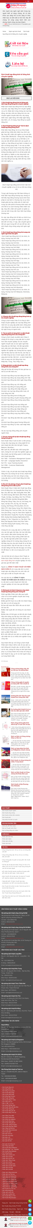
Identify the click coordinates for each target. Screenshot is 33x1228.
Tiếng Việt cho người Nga (9, 1185)
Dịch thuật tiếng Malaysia (9, 1151)
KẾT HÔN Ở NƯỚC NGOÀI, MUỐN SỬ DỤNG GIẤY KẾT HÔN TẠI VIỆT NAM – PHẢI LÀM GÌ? (16, 872)
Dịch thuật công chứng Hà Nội (18, 1203)
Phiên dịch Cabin (6, 839)
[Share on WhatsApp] (11, 665)
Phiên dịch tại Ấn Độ (7, 1192)
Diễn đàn (18, 1212)
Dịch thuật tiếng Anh (8, 1087)
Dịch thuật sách (6, 817)
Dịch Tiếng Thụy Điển (8, 1115)
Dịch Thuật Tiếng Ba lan (8, 1122)
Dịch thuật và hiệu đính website (11, 815)
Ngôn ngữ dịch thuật (15, 31)
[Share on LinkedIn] (21, 665)
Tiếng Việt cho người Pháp (9, 1186)
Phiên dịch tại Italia (7, 1156)
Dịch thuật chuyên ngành (9, 810)
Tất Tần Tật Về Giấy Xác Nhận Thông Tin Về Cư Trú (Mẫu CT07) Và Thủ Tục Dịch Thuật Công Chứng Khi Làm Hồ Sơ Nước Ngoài (16, 866)
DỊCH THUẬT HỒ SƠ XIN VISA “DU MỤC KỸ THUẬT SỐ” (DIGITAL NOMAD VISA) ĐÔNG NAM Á (16, 877)
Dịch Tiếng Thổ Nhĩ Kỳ (8, 1128)
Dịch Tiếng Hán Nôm (8, 1145)
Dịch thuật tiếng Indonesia (9, 1130)
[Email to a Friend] (17, 665)
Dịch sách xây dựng (7, 1135)
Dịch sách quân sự (7, 1139)
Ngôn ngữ (20, 1209)
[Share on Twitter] (15, 665)
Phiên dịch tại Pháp (7, 1167)
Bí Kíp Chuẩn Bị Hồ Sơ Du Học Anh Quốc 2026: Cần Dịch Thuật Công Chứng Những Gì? (16, 892)
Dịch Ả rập (5, 1103)
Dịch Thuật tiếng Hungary (9, 1124)
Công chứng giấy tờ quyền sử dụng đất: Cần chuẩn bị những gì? (20, 683)
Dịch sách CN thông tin (8, 1144)
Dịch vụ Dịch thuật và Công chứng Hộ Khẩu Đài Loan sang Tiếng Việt (20, 773)
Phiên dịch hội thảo (7, 836)
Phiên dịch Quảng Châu (8, 1164)
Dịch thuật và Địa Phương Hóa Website (19, 785)
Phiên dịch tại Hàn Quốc (9, 1165)
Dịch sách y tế (6, 1137)
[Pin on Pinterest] (19, 665)
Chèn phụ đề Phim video (9, 826)
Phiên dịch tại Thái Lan (8, 1174)
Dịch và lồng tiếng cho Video (10, 830)
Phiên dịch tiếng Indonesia (9, 1172)
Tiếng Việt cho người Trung (9, 1183)
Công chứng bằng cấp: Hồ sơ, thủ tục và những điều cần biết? (20, 670)
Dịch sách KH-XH (7, 1141)
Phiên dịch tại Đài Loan (8, 1154)
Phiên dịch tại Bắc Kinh (8, 1194)
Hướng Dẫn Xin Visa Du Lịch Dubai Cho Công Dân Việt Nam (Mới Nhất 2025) (20, 697)
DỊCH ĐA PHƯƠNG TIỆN (9, 823)
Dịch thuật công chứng (8, 813)
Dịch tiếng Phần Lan (7, 1089)
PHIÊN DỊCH (5, 834)
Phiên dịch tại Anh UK (8, 1158)
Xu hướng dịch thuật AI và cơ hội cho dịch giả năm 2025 (21, 710)
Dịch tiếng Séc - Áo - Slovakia (10, 1149)
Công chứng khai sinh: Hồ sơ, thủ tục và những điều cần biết (16, 850)
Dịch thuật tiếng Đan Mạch (9, 1126)
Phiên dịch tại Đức (7, 1162)
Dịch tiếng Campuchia (8, 1117)
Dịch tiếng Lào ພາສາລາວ (8, 1119)
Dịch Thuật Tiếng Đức (8, 1098)
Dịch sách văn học (7, 1133)
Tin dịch (11, 1212)
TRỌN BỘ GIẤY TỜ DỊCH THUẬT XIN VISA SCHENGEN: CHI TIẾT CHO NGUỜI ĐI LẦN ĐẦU (15, 882)
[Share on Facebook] (13, 665)
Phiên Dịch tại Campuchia (9, 1176)
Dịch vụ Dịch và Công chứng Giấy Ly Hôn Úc (20, 737)
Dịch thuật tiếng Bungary (9, 1197)
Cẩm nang (5, 1212)
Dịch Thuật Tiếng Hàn (8, 1109)
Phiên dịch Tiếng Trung (8, 1160)
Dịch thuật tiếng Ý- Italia (9, 1100)
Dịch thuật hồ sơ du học (9, 1188)
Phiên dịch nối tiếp (7, 841)
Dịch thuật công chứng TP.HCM (11, 1206)
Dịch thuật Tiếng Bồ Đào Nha (10, 1107)
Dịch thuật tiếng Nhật (8, 1094)
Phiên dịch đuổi (6, 843)
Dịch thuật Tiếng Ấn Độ (8, 1110)
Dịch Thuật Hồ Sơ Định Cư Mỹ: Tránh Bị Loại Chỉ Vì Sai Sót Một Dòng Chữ (16, 887)
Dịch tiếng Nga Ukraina (8, 1096)
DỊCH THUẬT (6, 808)
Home (4, 31)
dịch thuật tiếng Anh (8, 560)
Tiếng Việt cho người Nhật (9, 1181)
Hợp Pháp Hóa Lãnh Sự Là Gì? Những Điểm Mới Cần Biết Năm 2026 (16, 897)
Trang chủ (5, 1203)
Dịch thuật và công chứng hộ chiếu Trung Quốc (21, 761)
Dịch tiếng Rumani (7, 1153)
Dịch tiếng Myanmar (7, 1190)
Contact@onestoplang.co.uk (13, 1036)
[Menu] (2, 6)
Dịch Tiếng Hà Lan (7, 1101)
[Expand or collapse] (5, 98)
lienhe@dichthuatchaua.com (13, 965)
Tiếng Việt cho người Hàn (9, 1179)
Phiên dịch (27, 1209)
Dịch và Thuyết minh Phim (9, 828)
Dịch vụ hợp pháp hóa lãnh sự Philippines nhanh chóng (20, 749)
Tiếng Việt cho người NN (9, 1177)
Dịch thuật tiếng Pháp (8, 1092)
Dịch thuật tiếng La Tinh (8, 1195)
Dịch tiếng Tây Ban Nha (8, 1105)
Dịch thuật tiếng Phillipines (9, 1147)
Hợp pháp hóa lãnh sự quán (9, 819)
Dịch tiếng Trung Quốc (8, 1090)
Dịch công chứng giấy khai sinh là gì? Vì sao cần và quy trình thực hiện (20, 724)
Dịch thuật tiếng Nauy (8, 1121)
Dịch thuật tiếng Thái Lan (9, 1112)
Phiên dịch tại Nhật (7, 1169)
